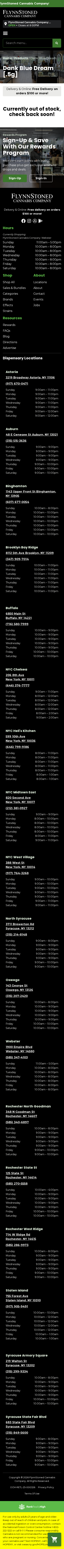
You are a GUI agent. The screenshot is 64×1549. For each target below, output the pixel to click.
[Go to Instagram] (29, 221)
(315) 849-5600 (17, 1432)
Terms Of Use (32, 1493)
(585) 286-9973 (17, 1245)
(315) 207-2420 (17, 996)
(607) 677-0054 (17, 502)
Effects (8, 305)
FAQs (6, 330)
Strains (7, 311)
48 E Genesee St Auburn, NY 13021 (32, 434)
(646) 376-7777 (18, 685)
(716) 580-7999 (17, 624)
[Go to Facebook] (23, 221)
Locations (40, 282)
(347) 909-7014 (17, 559)
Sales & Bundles (14, 288)
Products (21, 58)
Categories (10, 293)
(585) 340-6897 (17, 1122)
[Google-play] (40, 221)
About (37, 288)
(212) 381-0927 (16, 808)
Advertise (9, 348)
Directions (10, 342)
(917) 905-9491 (17, 1306)
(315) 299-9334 (17, 1371)
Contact (39, 293)
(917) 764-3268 (17, 873)
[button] (32, 24)
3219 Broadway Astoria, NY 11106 (30, 377)
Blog (6, 336)
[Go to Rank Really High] (32, 1506)
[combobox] (27, 43)
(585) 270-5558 (17, 1183)
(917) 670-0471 (17, 383)
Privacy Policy (46, 1487)
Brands (8, 299)
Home (7, 58)
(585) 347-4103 (17, 1057)
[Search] (56, 43)
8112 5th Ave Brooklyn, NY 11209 (30, 553)
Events (38, 299)
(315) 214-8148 (16, 934)
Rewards (9, 325)
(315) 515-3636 (16, 440)
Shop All (9, 282)
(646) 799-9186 (17, 747)
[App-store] (35, 221)
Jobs (36, 305)
